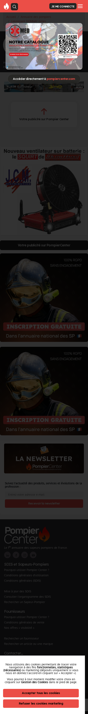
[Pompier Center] (6, 6)
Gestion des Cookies (34, 682)
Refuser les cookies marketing (41, 703)
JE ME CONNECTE (62, 6)
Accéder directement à (44, 79)
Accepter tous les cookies (41, 693)
